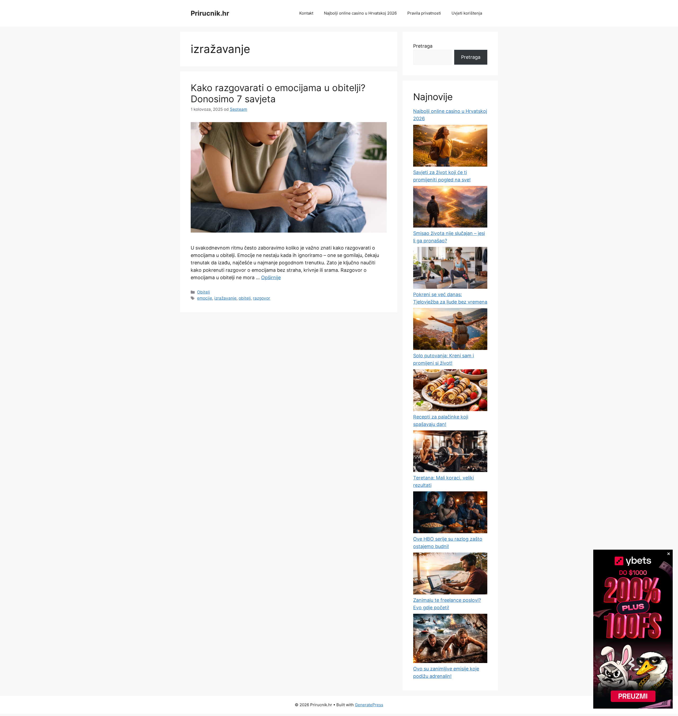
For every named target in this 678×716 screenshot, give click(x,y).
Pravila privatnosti (424, 13)
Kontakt (306, 13)
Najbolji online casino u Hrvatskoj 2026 (360, 13)
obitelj (245, 298)
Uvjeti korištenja (467, 13)
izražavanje (225, 298)
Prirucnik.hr (210, 13)
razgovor (261, 298)
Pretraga (422, 46)
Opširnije (271, 277)
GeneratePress (369, 704)
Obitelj (203, 292)
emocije (204, 298)
